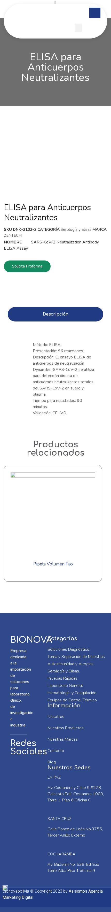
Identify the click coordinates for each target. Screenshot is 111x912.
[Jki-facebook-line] (19, 768)
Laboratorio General (65, 685)
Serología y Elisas (76, 229)
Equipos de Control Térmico (72, 700)
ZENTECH (13, 235)
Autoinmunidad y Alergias (70, 664)
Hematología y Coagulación (71, 693)
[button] (78, 28)
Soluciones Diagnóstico (68, 649)
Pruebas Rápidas (62, 678)
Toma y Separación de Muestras (76, 657)
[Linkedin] (19, 786)
